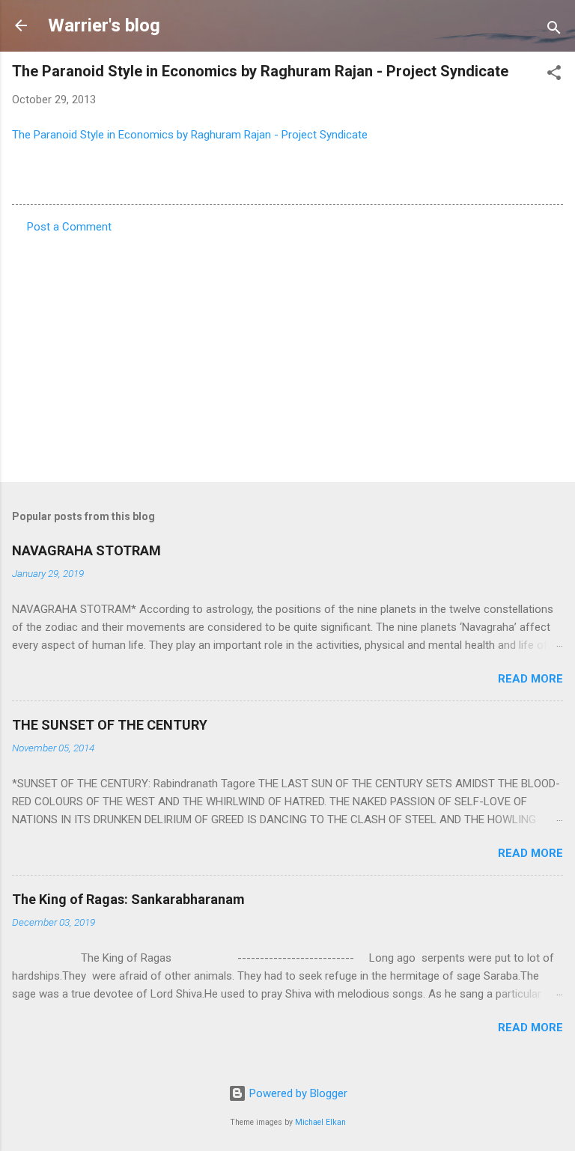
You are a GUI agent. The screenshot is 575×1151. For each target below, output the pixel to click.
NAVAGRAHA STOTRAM (86, 550)
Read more (530, 679)
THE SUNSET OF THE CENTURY (109, 725)
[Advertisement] (287, 353)
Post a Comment (69, 226)
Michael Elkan (320, 1122)
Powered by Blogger (296, 1093)
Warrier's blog (104, 25)
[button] (554, 75)
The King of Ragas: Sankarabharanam (128, 899)
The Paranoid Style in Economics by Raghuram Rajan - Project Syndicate (190, 134)
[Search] (554, 30)
